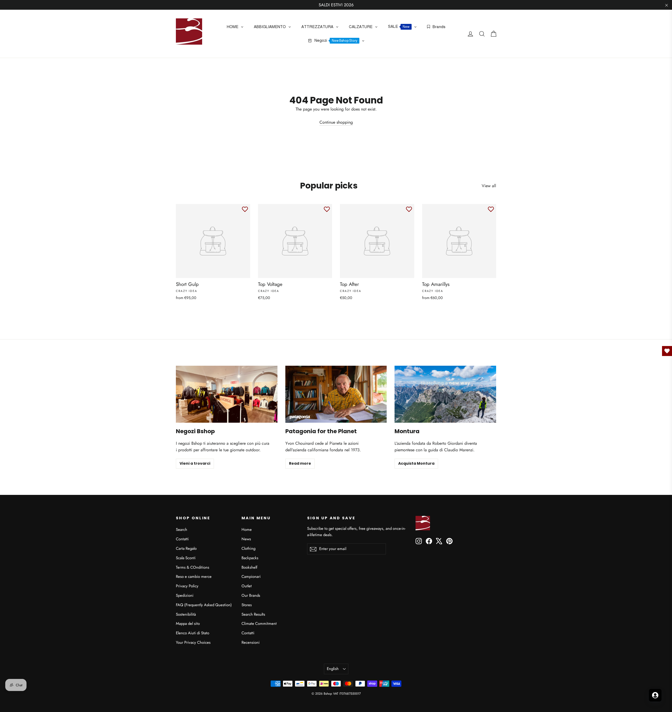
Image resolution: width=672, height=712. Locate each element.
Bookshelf (249, 567)
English (333, 669)
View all (489, 186)
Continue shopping (336, 122)
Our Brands (251, 595)
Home (247, 529)
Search (181, 529)
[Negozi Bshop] (226, 394)
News (246, 539)
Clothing (248, 548)
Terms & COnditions (192, 567)
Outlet (247, 586)
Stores (247, 605)
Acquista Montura (416, 463)
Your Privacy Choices (193, 642)
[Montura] (445, 394)
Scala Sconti (186, 558)
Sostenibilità (186, 614)
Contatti (182, 539)
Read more (300, 463)
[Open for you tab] (655, 695)
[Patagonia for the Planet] (336, 394)
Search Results (253, 614)
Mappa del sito (188, 623)
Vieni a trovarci (195, 463)
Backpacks (250, 558)
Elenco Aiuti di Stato (192, 633)
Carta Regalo (186, 548)
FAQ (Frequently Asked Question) (204, 605)
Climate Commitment (259, 623)
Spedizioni (184, 595)
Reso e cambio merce (194, 576)
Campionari (251, 576)
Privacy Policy (187, 586)
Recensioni (251, 642)
